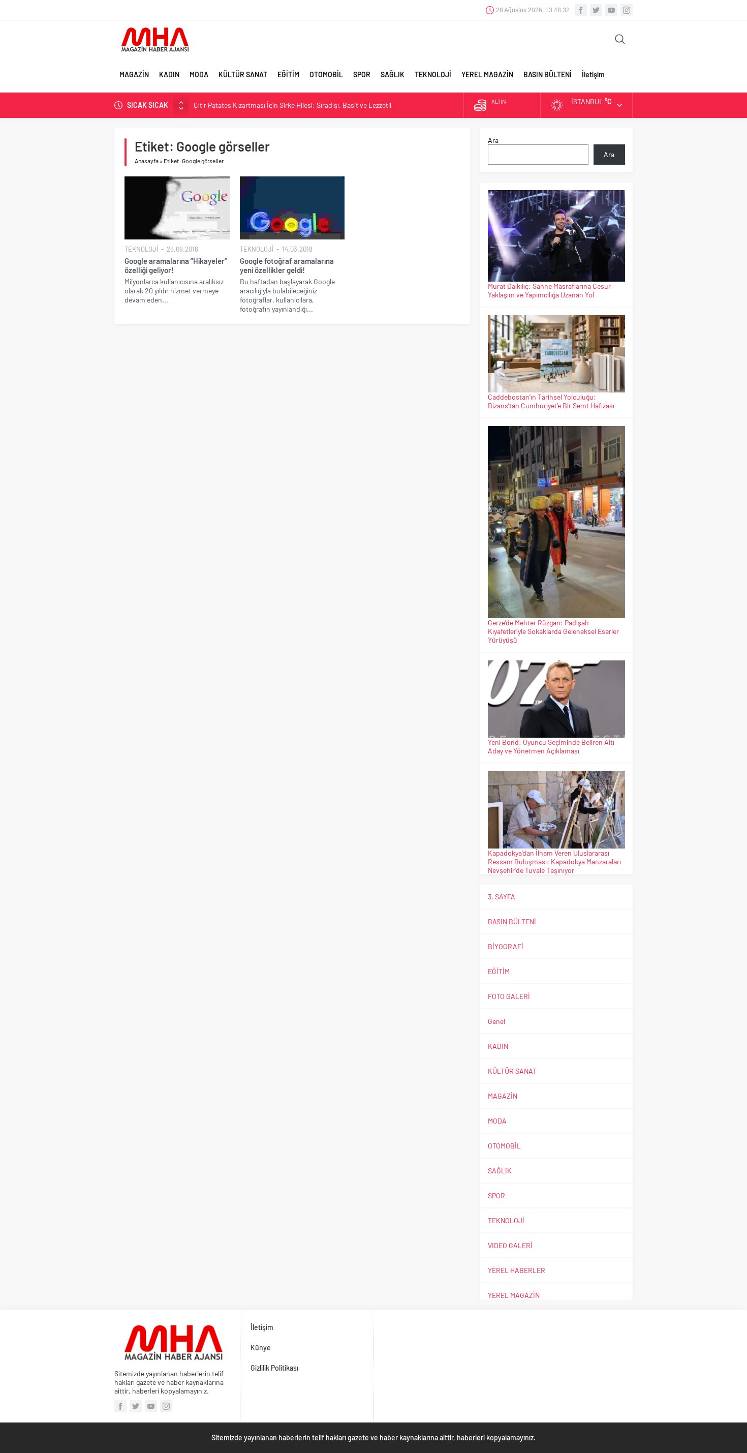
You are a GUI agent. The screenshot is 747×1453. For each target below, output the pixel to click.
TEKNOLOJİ (433, 74)
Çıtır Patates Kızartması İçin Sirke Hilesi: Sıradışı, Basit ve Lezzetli (292, 105)
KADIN (169, 74)
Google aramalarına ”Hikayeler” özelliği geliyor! (175, 265)
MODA (199, 74)
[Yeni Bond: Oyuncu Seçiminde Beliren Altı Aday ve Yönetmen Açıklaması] (556, 699)
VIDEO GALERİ (510, 1245)
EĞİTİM (288, 74)
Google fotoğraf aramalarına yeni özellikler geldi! (287, 265)
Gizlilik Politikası (274, 1368)
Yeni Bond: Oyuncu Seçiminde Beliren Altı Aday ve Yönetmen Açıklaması (551, 746)
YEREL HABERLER (516, 1270)
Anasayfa (147, 160)
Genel (496, 1021)
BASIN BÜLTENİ (547, 74)
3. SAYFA (501, 896)
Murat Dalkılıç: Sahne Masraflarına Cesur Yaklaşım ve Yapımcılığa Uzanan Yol (549, 290)
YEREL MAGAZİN (487, 74)
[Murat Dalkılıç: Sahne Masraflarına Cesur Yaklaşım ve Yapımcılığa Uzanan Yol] (556, 236)
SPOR (361, 74)
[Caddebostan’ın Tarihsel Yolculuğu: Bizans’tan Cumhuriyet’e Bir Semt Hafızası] (556, 353)
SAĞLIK (392, 74)
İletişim (593, 74)
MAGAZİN (134, 74)
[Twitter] (596, 10)
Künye (261, 1347)
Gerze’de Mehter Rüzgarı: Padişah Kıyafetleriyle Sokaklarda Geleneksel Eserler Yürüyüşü (553, 631)
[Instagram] (626, 10)
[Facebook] (581, 10)
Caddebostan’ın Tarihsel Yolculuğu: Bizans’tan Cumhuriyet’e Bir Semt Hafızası (551, 401)
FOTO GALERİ (509, 996)
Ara (493, 140)
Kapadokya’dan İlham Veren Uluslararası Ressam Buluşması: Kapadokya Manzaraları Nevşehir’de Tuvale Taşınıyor (554, 861)
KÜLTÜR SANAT (243, 74)
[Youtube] (611, 10)
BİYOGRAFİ (505, 946)
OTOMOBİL (326, 74)
